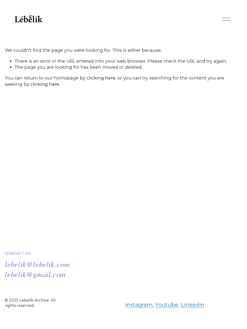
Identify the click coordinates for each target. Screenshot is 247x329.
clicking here (101, 78)
